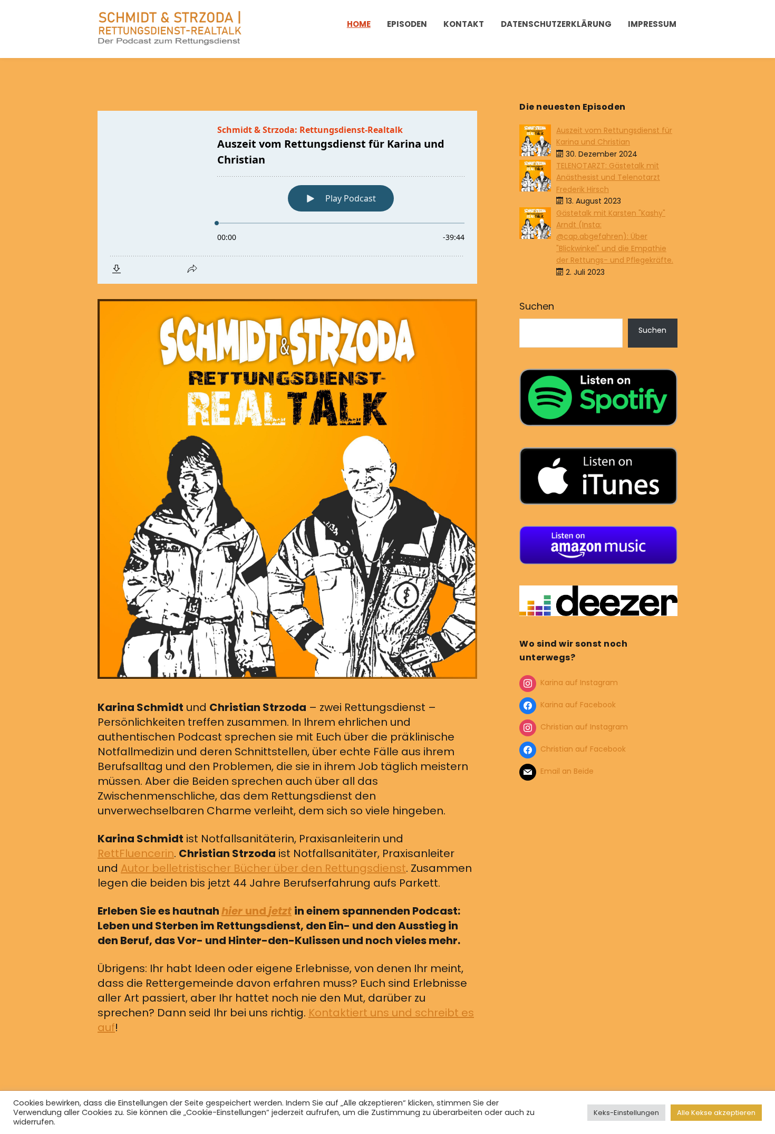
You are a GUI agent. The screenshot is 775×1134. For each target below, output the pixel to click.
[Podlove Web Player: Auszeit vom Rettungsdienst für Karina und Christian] (287, 197)
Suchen (536, 306)
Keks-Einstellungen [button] (626, 1113)
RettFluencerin (136, 853)
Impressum (652, 24)
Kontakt (463, 24)
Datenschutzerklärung (556, 24)
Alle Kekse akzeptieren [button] (716, 1113)
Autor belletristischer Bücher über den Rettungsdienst (263, 868)
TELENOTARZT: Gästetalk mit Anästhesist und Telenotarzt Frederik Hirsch (608, 177)
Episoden (407, 24)
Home (359, 24)
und (256, 911)
